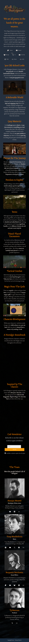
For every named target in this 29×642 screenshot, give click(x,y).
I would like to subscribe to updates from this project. (15, 453)
